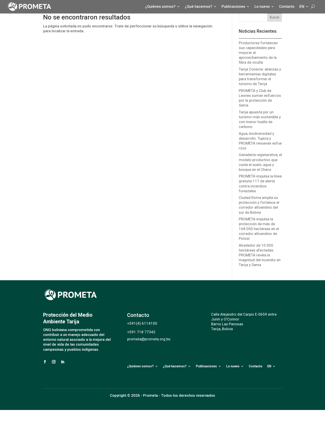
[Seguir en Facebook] (44, 361)
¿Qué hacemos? (175, 366)
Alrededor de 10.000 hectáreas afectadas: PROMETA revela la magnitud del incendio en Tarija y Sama (260, 255)
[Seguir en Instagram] (53, 361)
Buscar (274, 17)
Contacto (255, 366)
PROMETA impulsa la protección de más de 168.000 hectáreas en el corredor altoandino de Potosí (259, 229)
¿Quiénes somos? (140, 366)
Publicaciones (206, 366)
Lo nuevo (232, 366)
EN (269, 366)
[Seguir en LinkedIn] (62, 361)
